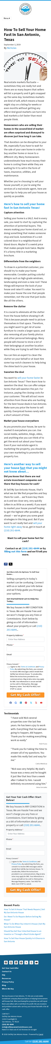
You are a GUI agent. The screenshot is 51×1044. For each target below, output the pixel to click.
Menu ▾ (7, 18)
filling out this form (15, 551)
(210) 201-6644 (12, 530)
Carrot (41, 1034)
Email (9, 654)
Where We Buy (8, 989)
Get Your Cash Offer (10, 968)
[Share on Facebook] (6, 564)
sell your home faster (28, 378)
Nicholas (11, 48)
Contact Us (7, 971)
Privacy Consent (13, 664)
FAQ (3, 975)
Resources (6, 978)
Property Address (15, 635)
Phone (10, 645)
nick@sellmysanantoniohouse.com (17, 1027)
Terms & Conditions (28, 667)
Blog (4, 985)
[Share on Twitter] (10, 564)
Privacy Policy (16, 864)
